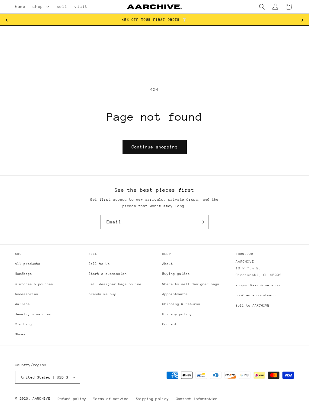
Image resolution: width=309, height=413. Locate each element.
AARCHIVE (41, 398)
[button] (48, 6)
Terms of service (111, 399)
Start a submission (108, 274)
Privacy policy (177, 314)
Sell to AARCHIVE (252, 305)
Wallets (22, 304)
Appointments (175, 294)
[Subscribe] (202, 222)
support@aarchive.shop (258, 285)
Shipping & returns (181, 304)
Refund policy (72, 399)
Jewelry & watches (33, 314)
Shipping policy (152, 399)
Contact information (197, 399)
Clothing (23, 324)
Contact (169, 324)
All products (27, 264)
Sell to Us (99, 264)
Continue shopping (155, 147)
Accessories (26, 294)
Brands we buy (102, 294)
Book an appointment (256, 295)
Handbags (23, 274)
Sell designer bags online (115, 284)
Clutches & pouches (34, 284)
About (167, 264)
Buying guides (176, 274)
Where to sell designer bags (190, 284)
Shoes (20, 334)
